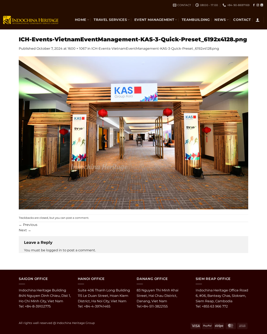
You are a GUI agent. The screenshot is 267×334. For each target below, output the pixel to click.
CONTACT (242, 20)
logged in (54, 250)
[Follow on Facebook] (254, 5)
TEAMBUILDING (196, 20)
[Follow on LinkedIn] (262, 5)
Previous (28, 225)
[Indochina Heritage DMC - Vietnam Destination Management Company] (30, 20)
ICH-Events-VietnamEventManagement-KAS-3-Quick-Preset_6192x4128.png (155, 49)
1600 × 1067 (77, 49)
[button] (258, 19)
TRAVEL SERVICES (110, 20)
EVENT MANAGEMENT (154, 20)
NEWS (220, 20)
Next (25, 230)
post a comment (77, 217)
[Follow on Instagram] (258, 5)
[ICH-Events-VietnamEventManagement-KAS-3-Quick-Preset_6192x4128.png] (133, 132)
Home (80, 20)
